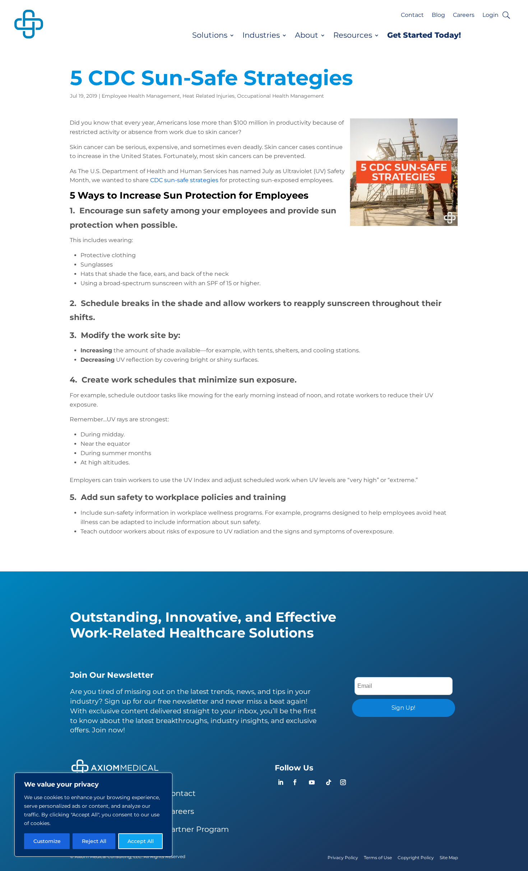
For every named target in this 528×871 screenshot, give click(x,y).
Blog (438, 15)
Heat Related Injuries (208, 96)
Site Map (449, 857)
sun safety (147, 211)
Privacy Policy (343, 857)
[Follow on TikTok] (328, 782)
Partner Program (197, 829)
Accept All (141, 841)
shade (190, 303)
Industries (261, 35)
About (306, 35)
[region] (93, 815)
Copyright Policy (416, 857)
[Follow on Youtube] (312, 782)
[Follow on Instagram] (343, 782)
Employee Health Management (141, 96)
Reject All (94, 841)
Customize (47, 841)
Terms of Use (378, 857)
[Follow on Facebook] (295, 782)
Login (490, 15)
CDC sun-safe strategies (184, 180)
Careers (463, 15)
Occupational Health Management (280, 96)
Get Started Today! (424, 35)
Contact (412, 15)
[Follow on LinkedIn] (280, 782)
